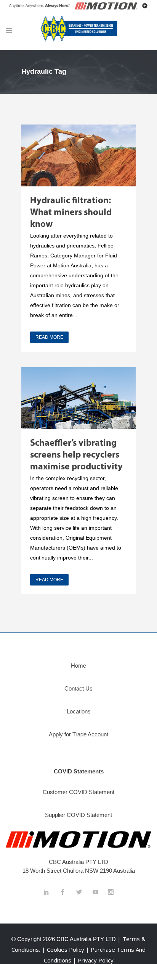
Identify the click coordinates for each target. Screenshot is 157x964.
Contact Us (78, 688)
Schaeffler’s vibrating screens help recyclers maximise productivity (76, 455)
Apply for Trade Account (78, 734)
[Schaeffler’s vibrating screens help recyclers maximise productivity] (78, 398)
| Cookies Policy (64, 949)
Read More (49, 337)
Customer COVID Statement (78, 792)
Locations (79, 711)
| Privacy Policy (93, 960)
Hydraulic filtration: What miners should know (71, 212)
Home (78, 665)
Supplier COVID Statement (78, 815)
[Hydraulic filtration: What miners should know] (78, 155)
